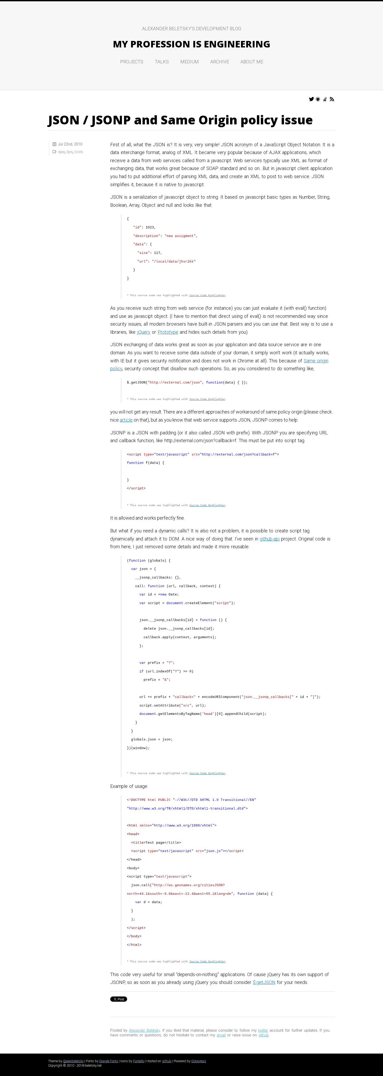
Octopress (198, 1061)
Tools (79, 152)
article (126, 420)
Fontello (138, 1061)
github (263, 1035)
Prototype (168, 332)
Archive (219, 61)
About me (251, 61)
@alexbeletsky (73, 1061)
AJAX (61, 152)
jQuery (143, 332)
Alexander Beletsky (144, 1030)
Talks (162, 61)
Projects (131, 61)
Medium (189, 61)
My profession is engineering (191, 44)
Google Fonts (108, 1061)
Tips (70, 152)
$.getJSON (264, 982)
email (221, 1035)
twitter (263, 1030)
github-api (270, 539)
